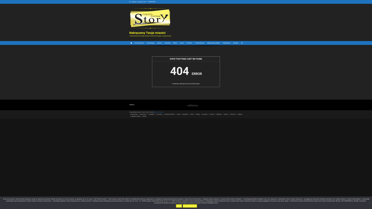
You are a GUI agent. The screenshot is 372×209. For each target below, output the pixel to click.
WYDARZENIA (151, 1)
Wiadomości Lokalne (213, 43)
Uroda (182, 43)
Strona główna (139, 43)
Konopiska (151, 114)
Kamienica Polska (169, 114)
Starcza (226, 114)
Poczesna (159, 114)
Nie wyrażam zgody (190, 206)
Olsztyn (198, 114)
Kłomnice (233, 114)
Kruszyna (204, 114)
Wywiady (167, 43)
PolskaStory (226, 43)
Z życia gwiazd (199, 43)
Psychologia (150, 43)
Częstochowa (134, 114)
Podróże (189, 43)
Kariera (159, 43)
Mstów (144, 116)
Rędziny (240, 114)
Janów (178, 114)
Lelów (191, 114)
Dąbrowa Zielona (135, 116)
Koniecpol (185, 114)
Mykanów (219, 114)
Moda (175, 43)
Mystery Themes (158, 112)
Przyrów (212, 114)
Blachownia (143, 114)
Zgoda (179, 206)
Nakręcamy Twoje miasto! (147, 33)
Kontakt (235, 43)
